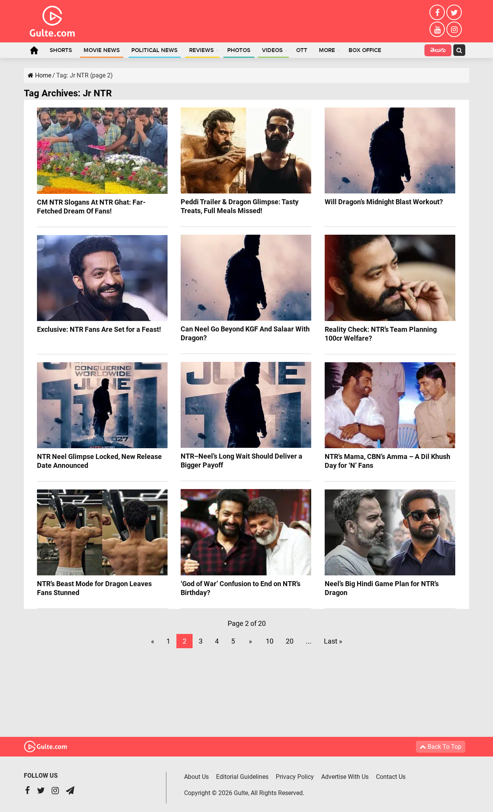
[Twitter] (454, 12)
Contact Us (391, 776)
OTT (301, 50)
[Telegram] (70, 791)
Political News (154, 50)
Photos (238, 50)
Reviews (201, 50)
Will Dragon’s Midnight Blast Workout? (384, 202)
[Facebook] (437, 12)
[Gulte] (52, 19)
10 (269, 641)
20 (289, 641)
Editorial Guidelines (242, 776)
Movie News (102, 50)
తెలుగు (438, 51)
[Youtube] (437, 29)
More (327, 50)
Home (34, 50)
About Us (196, 776)
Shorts (61, 50)
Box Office (365, 50)
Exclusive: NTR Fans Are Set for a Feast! (99, 329)
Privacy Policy (295, 776)
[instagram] (454, 29)
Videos (272, 50)
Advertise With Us (345, 776)
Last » (333, 641)
